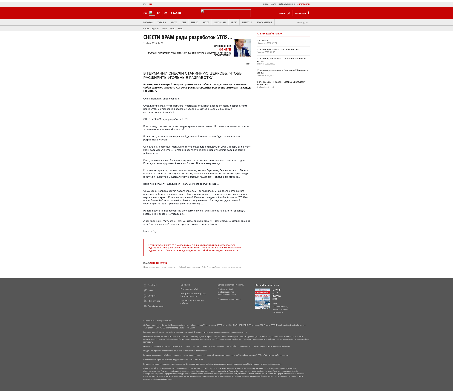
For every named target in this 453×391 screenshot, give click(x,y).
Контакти (185, 285)
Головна (148, 22)
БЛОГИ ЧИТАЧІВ (264, 22)
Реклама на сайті (189, 289)
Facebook (152, 285)
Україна (161, 22)
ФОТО (273, 4)
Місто (174, 22)
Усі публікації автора (268, 33)
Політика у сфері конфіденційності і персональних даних (227, 292)
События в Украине (158, 262)
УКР (150, 4)
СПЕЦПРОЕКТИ (303, 4)
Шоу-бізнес (220, 22)
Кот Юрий (225, 49)
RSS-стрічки (154, 301)
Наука (206, 22)
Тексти (164, 28)
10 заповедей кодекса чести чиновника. (278, 49)
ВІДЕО (265, 4)
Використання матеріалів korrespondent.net (193, 295)
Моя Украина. (264, 40)
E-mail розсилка (156, 306)
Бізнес (194, 22)
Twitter (151, 290)
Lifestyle (247, 22)
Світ (184, 22)
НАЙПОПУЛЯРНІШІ (287, 4)
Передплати (278, 312)
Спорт (234, 22)
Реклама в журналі (281, 309)
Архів (275, 304)
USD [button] (166, 13)
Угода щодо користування (229, 299)
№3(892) (277, 290)
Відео (180, 28)
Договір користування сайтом (231, 285)
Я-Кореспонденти (151, 28)
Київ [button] (145, 13)
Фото (172, 28)
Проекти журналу (280, 306)
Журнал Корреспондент (267, 285)
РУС (145, 4)
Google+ (152, 296)
